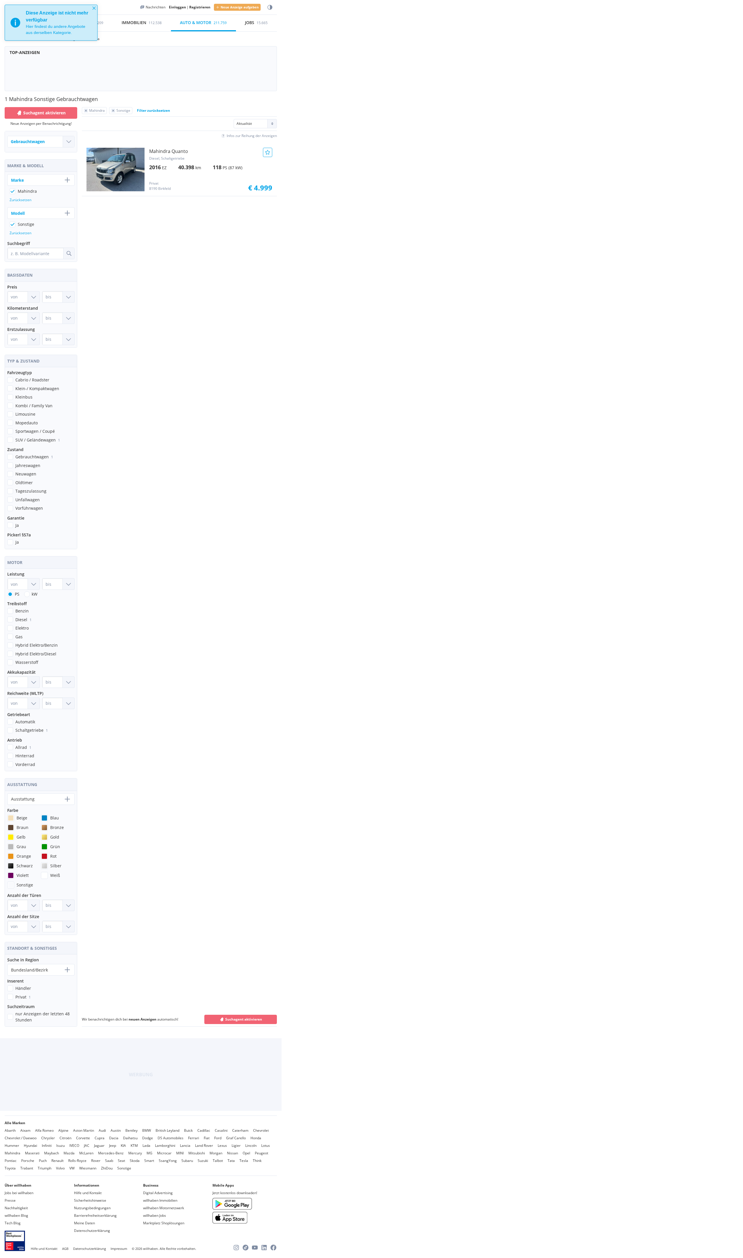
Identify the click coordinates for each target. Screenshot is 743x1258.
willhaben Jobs (154, 1215)
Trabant (26, 1168)
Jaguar (99, 1145)
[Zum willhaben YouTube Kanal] (254, 1247)
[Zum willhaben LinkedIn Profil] (264, 1247)
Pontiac (11, 1160)
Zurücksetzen (20, 199)
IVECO (74, 1145)
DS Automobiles (170, 1138)
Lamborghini (165, 1145)
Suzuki (203, 1160)
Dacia (113, 1138)
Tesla (243, 1160)
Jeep (112, 1145)
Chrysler (48, 1138)
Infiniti (47, 1145)
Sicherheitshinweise (90, 1200)
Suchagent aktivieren (243, 1019)
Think (257, 1160)
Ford (217, 1138)
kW (34, 594)
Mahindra (12, 1153)
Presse (10, 1200)
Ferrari (193, 1138)
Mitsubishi (196, 1153)
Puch (43, 1160)
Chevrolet (261, 1130)
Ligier (236, 1145)
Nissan (232, 1153)
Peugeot (261, 1153)
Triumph (44, 1168)
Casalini (221, 1130)
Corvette (83, 1138)
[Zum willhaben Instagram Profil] (236, 1247)
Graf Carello (236, 1138)
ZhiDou (107, 1168)
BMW (146, 1130)
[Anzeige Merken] (267, 152)
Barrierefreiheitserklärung (95, 1215)
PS (17, 594)
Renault (57, 1160)
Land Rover (204, 1145)
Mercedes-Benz (111, 1153)
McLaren (86, 1153)
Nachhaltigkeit (16, 1207)
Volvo (60, 1168)
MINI (180, 1153)
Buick (188, 1130)
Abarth (10, 1130)
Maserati (32, 1153)
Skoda (135, 1160)
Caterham (240, 1130)
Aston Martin (83, 1130)
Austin (116, 1130)
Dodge (147, 1138)
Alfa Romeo (44, 1130)
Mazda (69, 1153)
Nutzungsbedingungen (92, 1207)
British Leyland (167, 1130)
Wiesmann (87, 1168)
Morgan (216, 1153)
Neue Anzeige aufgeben (240, 7)
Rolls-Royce (77, 1160)
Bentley (131, 1130)
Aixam (25, 1130)
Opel (246, 1153)
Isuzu (60, 1145)
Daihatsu (130, 1138)
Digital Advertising (158, 1192)
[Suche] (68, 253)
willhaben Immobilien (160, 1200)
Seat (121, 1160)
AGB (65, 1248)
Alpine (63, 1130)
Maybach (51, 1153)
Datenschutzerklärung (92, 1230)
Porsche (27, 1160)
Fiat (207, 1138)
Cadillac (203, 1130)
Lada (146, 1145)
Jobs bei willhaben (19, 1192)
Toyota (10, 1168)
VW (72, 1168)
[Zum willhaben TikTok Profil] (245, 1247)
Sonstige (124, 1168)
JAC (86, 1145)
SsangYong (168, 1160)
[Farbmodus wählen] (270, 7)
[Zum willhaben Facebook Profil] (273, 1247)
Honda (255, 1138)
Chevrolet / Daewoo (21, 1138)
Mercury (135, 1153)
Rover (95, 1160)
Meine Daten (84, 1223)
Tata (231, 1160)
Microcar (164, 1153)
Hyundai (30, 1145)
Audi (102, 1130)
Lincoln (251, 1145)
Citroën (65, 1138)
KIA (123, 1145)
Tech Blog (13, 1223)
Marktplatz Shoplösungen (163, 1223)
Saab (109, 1160)
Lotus (265, 1145)
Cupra (99, 1138)
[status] (51, 23)
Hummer (12, 1145)
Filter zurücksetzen (153, 110)
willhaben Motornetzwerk (163, 1207)
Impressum (119, 1248)
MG (149, 1153)
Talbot (218, 1160)
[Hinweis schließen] (94, 8)
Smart (149, 1160)
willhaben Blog (16, 1215)
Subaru (187, 1160)
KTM (134, 1145)
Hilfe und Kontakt (88, 1192)
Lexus (222, 1145)
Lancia (185, 1145)
